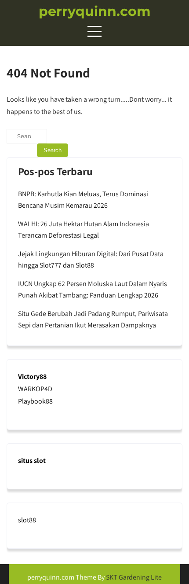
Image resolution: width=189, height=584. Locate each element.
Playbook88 (35, 401)
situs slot (32, 460)
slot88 (27, 520)
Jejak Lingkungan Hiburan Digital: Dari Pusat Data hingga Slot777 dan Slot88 (91, 259)
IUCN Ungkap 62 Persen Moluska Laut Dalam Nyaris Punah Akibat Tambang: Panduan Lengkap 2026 (92, 289)
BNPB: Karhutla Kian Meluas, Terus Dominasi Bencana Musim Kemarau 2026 (83, 199)
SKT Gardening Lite (134, 577)
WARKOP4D (35, 388)
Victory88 (32, 376)
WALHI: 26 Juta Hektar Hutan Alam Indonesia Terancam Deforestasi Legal (83, 229)
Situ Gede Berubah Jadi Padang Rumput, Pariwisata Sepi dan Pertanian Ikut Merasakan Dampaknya (93, 319)
